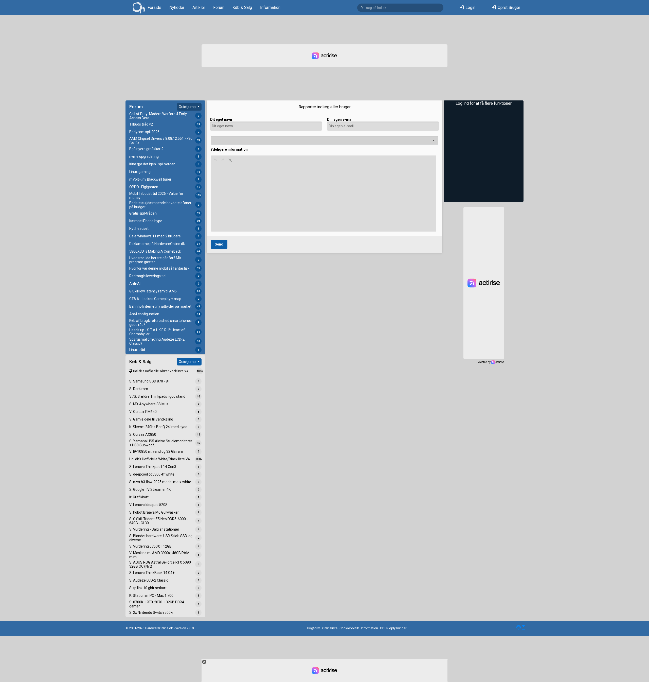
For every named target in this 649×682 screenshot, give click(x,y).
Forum (218, 7)
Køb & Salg (242, 7)
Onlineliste (329, 628)
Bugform (313, 628)
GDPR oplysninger (393, 628)
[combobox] (324, 140)
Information (270, 7)
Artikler (198, 7)
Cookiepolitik (349, 628)
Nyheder (176, 7)
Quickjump (187, 107)
